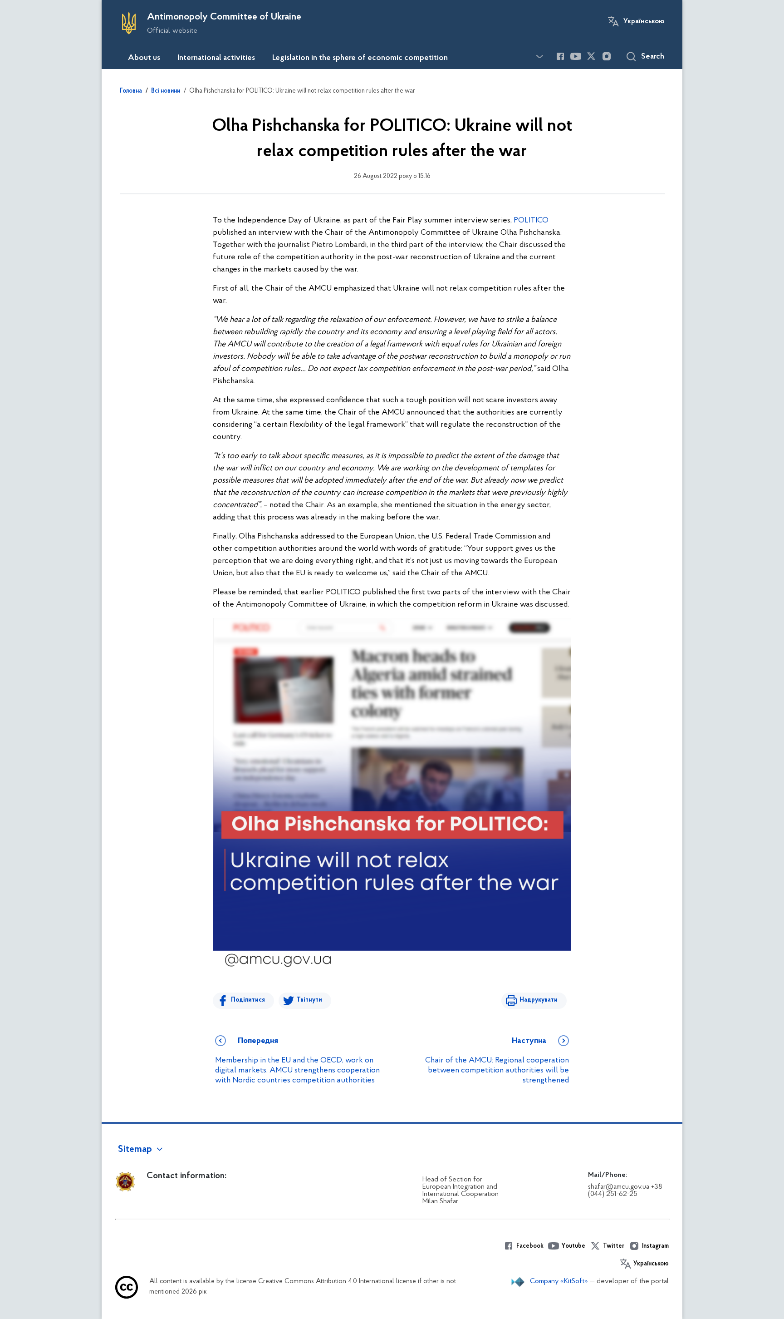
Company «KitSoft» (559, 1281)
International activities (216, 58)
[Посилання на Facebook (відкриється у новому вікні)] (560, 56)
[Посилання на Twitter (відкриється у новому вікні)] (591, 56)
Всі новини (165, 91)
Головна (131, 91)
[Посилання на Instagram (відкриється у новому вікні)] (606, 56)
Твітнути (309, 1000)
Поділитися (248, 1000)
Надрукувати (538, 1000)
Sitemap (135, 1150)
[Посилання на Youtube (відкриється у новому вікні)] (575, 56)
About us (144, 58)
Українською (643, 21)
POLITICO (531, 221)
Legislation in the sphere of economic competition (360, 58)
